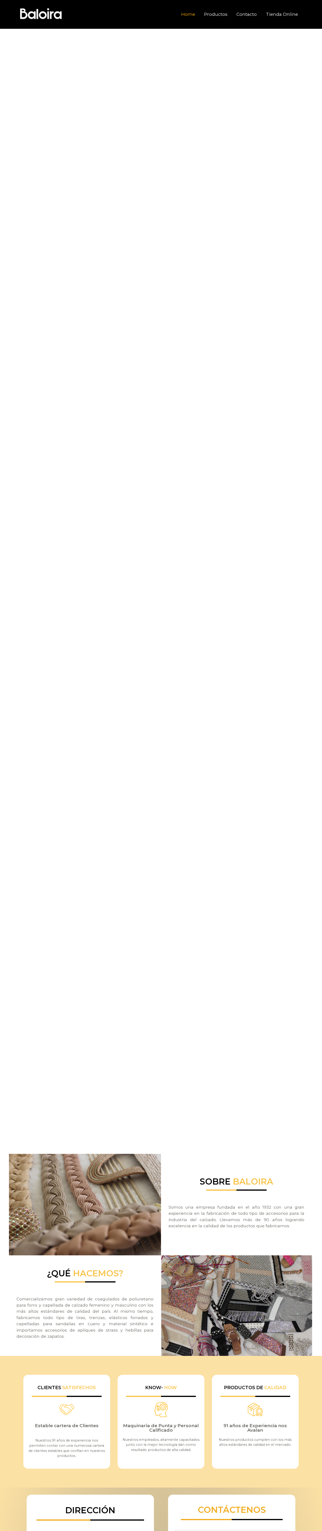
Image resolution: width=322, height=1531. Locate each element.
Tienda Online (282, 14)
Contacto (246, 14)
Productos (215, 14)
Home (188, 14)
